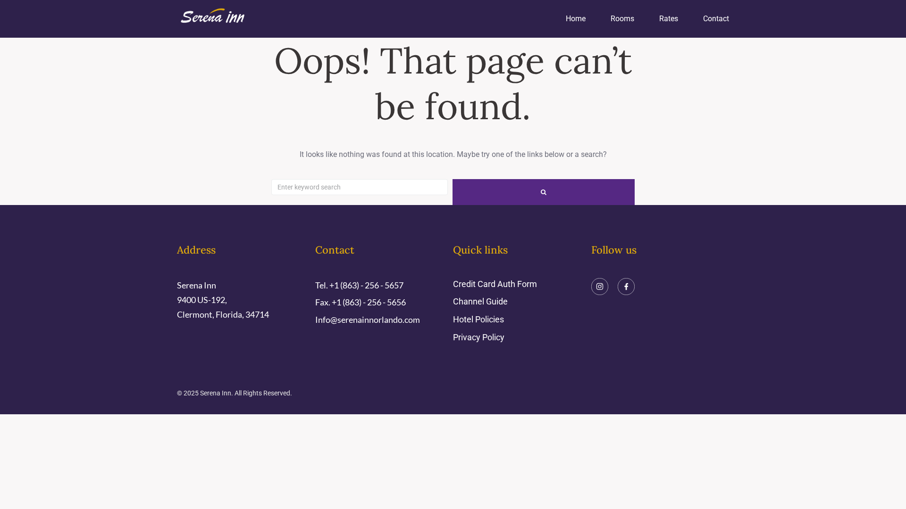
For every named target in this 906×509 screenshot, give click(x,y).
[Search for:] (359, 187)
